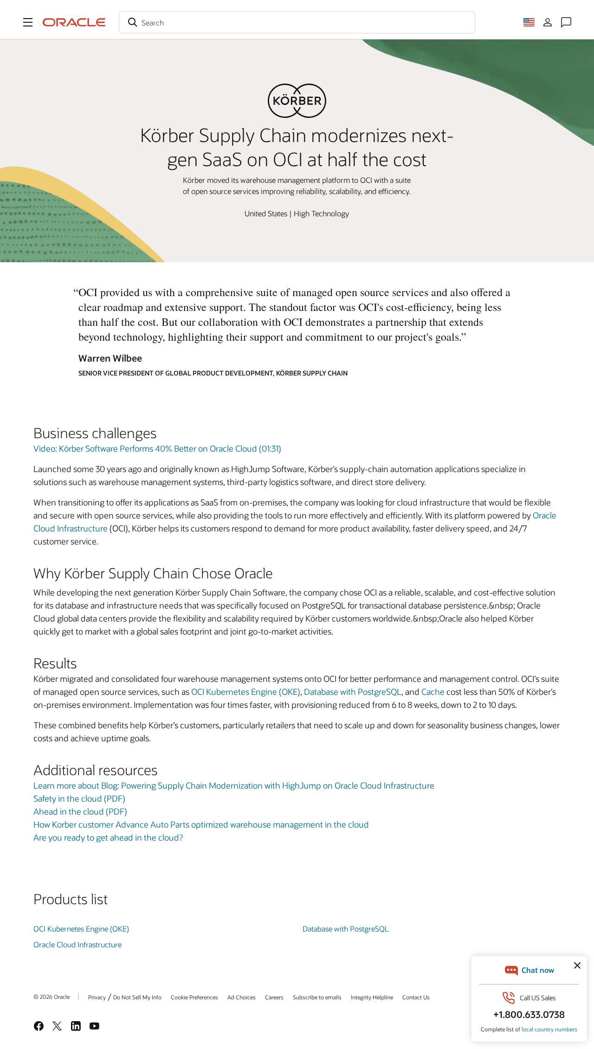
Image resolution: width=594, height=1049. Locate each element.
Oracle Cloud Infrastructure (77, 944)
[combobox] (297, 22)
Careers (274, 997)
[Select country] (529, 22)
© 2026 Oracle (51, 996)
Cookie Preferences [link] (194, 997)
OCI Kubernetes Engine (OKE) (245, 691)
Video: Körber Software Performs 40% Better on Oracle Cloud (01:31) (157, 448)
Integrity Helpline (372, 997)
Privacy (97, 997)
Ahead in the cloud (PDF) (80, 811)
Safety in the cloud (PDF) (79, 798)
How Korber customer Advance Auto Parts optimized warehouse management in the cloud (201, 824)
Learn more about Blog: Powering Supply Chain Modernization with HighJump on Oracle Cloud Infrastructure (233, 785)
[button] (27, 22)
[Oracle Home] (74, 22)
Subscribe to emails (317, 997)
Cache (433, 691)
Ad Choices (241, 997)
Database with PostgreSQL (352, 691)
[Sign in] (547, 22)
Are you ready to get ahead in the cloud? (108, 837)
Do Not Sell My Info (137, 997)
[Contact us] (566, 22)
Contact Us (416, 997)
